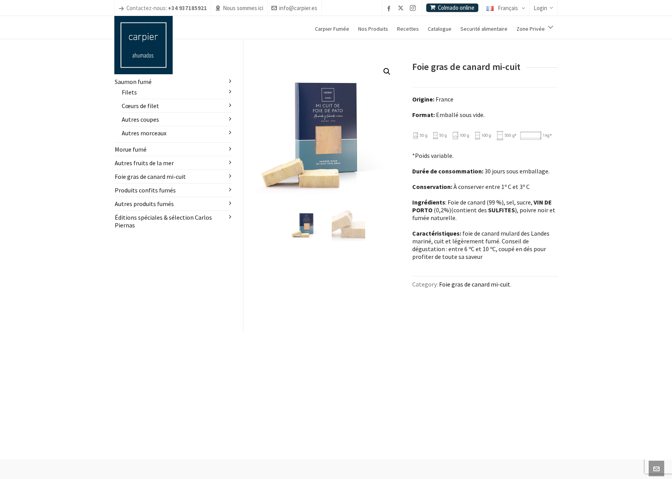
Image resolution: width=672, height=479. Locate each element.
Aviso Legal (310, 465)
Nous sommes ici (243, 8)
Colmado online (456, 7)
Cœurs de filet (140, 106)
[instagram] (414, 8)
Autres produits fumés (144, 204)
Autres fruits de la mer (144, 163)
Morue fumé (131, 149)
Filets (129, 92)
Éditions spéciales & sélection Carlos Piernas (163, 221)
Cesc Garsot (286, 465)
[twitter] (402, 8)
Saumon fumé (133, 82)
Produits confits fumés (145, 190)
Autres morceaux (144, 133)
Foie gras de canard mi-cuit (474, 284)
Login (540, 8)
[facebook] (390, 8)
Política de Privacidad (343, 465)
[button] (387, 72)
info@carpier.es (298, 8)
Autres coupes (140, 119)
